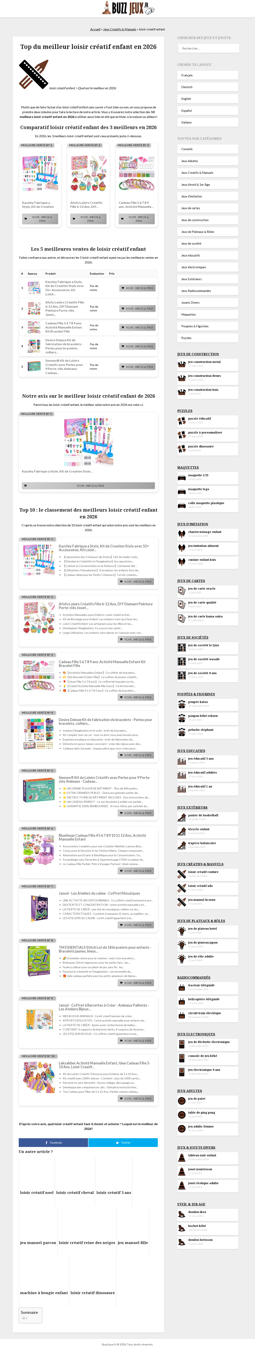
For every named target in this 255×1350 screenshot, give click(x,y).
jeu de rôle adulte (201, 956)
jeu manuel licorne (202, 900)
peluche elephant (200, 730)
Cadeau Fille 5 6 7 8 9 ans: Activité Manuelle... (136, 204)
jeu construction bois (203, 390)
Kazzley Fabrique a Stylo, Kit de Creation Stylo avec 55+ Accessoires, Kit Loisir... (64, 288)
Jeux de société (191, 243)
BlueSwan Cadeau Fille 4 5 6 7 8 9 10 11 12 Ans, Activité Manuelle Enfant (102, 837)
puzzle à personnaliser (205, 432)
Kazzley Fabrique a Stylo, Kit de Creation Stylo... (38, 205)
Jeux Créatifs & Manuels (119, 29)
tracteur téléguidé (201, 985)
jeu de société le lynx (203, 645)
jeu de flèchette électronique (209, 1042)
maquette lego (198, 489)
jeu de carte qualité (202, 602)
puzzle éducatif (199, 418)
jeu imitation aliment (203, 546)
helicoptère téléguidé (204, 999)
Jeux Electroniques (196, 1034)
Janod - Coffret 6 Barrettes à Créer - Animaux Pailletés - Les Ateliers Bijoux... (104, 1007)
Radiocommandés (193, 977)
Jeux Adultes (189, 161)
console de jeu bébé (202, 1056)
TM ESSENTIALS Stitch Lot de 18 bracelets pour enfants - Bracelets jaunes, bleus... (105, 949)
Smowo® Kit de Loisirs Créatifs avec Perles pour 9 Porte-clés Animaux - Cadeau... (64, 367)
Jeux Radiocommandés (196, 291)
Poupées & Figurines (195, 326)
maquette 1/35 (198, 475)
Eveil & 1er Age (191, 1204)
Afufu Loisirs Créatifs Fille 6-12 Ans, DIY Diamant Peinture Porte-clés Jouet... (64, 308)
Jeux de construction (195, 220)
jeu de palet (196, 1098)
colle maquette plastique (206, 503)
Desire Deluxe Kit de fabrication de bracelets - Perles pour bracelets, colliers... (105, 721)
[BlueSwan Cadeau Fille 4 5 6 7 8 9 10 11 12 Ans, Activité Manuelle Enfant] (39, 849)
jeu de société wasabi (204, 659)
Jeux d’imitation (191, 196)
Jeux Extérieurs (191, 279)
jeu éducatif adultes (202, 772)
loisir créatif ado (200, 886)
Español (186, 110)
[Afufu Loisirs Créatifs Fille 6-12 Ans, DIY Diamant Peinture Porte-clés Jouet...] (88, 174)
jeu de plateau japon (203, 942)
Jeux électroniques (193, 267)
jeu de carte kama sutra (205, 616)
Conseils (187, 149)
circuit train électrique (204, 1013)
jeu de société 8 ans (202, 673)
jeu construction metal (204, 362)
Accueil (95, 29)
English (186, 98)
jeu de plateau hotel (202, 928)
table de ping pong (201, 1112)
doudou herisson (200, 1240)
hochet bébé (197, 1226)
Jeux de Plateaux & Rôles (197, 231)
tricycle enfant (198, 829)
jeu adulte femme (201, 1126)
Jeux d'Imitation (192, 524)
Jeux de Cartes (191, 581)
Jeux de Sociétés (192, 637)
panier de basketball (203, 815)
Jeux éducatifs (190, 255)
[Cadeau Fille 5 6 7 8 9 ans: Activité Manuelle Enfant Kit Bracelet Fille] (137, 174)
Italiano (186, 122)
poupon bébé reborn (203, 716)
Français (187, 75)
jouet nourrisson (200, 1169)
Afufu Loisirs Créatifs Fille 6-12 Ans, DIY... (86, 204)
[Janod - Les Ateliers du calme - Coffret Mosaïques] (39, 907)
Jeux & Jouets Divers (196, 1147)
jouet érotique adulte (203, 1183)
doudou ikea (197, 1212)
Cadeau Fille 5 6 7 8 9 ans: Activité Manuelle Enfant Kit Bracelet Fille (63, 327)
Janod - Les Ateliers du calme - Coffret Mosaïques (99, 893)
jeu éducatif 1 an (200, 786)
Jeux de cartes (190, 208)
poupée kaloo (198, 702)
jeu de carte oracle (202, 588)
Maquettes (188, 314)
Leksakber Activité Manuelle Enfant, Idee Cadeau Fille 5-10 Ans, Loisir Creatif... (104, 1065)
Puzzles (186, 338)
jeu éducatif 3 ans (201, 758)
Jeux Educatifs (191, 751)
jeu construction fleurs (204, 376)
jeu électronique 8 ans (204, 1070)
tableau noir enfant (202, 1155)
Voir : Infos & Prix (42, 219)
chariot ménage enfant (204, 532)
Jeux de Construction (198, 354)
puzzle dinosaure (201, 446)
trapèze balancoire (202, 843)
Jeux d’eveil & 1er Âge (195, 184)
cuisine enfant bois (202, 560)
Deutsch (186, 87)
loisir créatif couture (203, 872)
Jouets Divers (190, 302)
